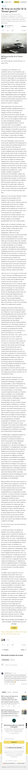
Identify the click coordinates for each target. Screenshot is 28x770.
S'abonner (16, 2)
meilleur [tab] (4, 692)
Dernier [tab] (9, 692)
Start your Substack (10, 763)
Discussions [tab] (15, 692)
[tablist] (8, 659)
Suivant (22, 649)
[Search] (25, 692)
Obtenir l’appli (21, 763)
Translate (4, 6)
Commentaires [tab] (5, 659)
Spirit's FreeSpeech (9, 25)
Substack (4, 767)
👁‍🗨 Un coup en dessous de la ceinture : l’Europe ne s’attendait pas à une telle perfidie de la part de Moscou (10, 698)
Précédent (6, 649)
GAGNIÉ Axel (7, 673)
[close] (24, 719)
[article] (14, 701)
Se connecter (23, 2)
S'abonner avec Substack (15, 747)
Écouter (24, 26)
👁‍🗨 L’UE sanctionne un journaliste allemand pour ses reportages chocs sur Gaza (10, 711)
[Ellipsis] (26, 673)
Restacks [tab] (12, 659)
